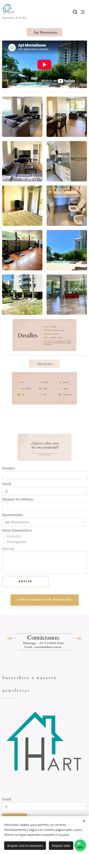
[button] (74, 12)
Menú (83, 12)
